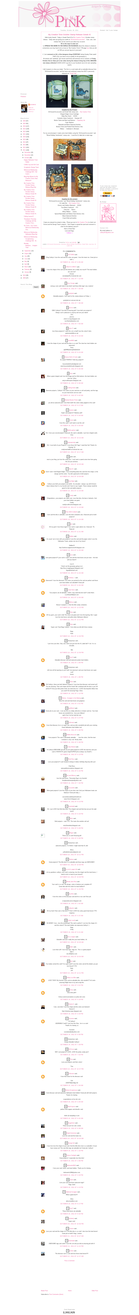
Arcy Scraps (71, 283)
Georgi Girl (71, 1143)
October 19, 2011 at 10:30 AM (72, 942)
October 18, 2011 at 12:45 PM (72, 636)
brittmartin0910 (71, 1165)
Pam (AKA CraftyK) (71, 512)
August (26, 253)
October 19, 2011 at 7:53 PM (71, 1054)
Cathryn (33, 104)
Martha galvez (71, 430)
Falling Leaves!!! (29, 216)
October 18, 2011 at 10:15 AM (72, 438)
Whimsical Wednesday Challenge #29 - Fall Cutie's (30, 172)
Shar (71, 612)
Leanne (71, 1228)
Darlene (71, 859)
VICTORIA (71, 254)
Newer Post (44, 1290)
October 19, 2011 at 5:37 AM (71, 915)
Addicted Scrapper (71, 1192)
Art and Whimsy (71, 775)
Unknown (71, 722)
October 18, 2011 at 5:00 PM (71, 730)
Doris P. (71, 328)
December (27, 152)
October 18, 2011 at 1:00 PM (71, 662)
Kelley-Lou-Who (71, 977)
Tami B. (71, 469)
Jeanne (71, 410)
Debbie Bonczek (71, 734)
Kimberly (71, 1218)
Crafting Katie (71, 387)
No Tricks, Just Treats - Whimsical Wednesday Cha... (31, 227)
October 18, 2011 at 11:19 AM (71, 507)
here (88, 48)
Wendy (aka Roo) (71, 881)
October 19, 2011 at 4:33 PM (71, 1014)
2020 (24, 137)
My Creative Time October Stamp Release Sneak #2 (30, 205)
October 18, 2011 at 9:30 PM (71, 838)
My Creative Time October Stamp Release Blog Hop (30, 185)
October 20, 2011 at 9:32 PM (71, 1214)
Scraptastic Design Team (31, 167)
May (25, 261)
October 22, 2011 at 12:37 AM (72, 1256)
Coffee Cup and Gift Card (31, 164)
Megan (71, 833)
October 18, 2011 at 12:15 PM (72, 607)
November (27, 155)
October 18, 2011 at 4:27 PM (71, 718)
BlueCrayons (71, 1106)
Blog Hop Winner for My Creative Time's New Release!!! (31, 178)
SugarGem (71, 1123)
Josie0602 (71, 340)
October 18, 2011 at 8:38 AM (71, 383)
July (25, 256)
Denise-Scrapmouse (71, 1090)
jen (71, 524)
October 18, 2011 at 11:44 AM (71, 573)
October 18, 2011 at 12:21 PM (72, 619)
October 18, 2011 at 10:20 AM (72, 464)
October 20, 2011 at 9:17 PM (71, 1204)
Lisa (71, 555)
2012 (24, 147)
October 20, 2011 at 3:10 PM (71, 1175)
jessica (71, 307)
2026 (24, 121)
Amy (71, 373)
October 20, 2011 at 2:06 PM (71, 1161)
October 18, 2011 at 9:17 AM (71, 405)
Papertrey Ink (81, 120)
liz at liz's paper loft (71, 869)
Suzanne (71, 1018)
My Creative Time (85, 112)
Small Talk (85, 244)
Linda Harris (71, 590)
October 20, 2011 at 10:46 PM (72, 1224)
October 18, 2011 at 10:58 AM (72, 476)
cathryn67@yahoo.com (107, 232)
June (26, 259)
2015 (24, 139)
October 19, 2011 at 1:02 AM (71, 903)
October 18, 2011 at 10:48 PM (72, 865)
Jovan (71, 420)
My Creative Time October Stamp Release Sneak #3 (30, 198)
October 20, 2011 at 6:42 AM (71, 1118)
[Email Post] (78, 242)
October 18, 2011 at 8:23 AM (71, 352)
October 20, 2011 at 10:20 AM (72, 1138)
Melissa (71, 602)
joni (71, 961)
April (25, 264)
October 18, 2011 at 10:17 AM (72, 452)
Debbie (71, 536)
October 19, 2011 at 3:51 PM (71, 985)
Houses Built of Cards (71, 357)
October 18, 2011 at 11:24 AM (71, 519)
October (27, 157)
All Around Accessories (53, 244)
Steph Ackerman (71, 1133)
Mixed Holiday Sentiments (74, 244)
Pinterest (23, 96)
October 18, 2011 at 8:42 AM (71, 395)
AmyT (71, 1208)
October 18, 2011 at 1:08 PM (71, 677)
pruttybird (71, 293)
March (26, 266)
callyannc (71, 908)
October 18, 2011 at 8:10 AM (71, 336)
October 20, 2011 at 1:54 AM (71, 1085)
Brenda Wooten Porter (71, 400)
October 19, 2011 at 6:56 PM (71, 1034)
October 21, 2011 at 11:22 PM (71, 1246)
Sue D (71, 657)
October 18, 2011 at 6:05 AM (71, 262)
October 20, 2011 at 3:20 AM (71, 1102)
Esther (71, 1251)
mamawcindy (71, 442)
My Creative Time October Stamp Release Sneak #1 (30, 211)
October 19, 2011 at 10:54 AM (72, 956)
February (27, 269)
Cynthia (71, 894)
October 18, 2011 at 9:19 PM (71, 814)
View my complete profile (31, 109)
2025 (24, 123)
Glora (71, 681)
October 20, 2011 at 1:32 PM (71, 1150)
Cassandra (71, 787)
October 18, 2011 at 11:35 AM (71, 550)
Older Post (95, 1290)
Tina (71, 1059)
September (27, 251)
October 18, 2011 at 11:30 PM (71, 889)
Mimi (71, 818)
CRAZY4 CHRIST (71, 267)
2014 (24, 142)
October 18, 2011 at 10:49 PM (72, 877)
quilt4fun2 (71, 708)
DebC (71, 947)
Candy (71, 495)
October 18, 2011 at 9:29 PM (71, 828)
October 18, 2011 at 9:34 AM (71, 415)
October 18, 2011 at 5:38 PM (71, 742)
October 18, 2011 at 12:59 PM (72, 652)
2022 (24, 131)
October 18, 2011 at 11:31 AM (71, 531)
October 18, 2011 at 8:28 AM (71, 369)
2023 (24, 129)
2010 (24, 275)
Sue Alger (71, 481)
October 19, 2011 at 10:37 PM (72, 1069)
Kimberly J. (71, 577)
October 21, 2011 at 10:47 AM (72, 1236)
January (27, 272)
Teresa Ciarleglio (71, 1155)
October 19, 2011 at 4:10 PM (71, 999)
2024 (24, 126)
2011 (24, 150)
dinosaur (63, 244)
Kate (71, 624)
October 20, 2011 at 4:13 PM (71, 1187)
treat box (91, 244)
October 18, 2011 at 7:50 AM (71, 324)
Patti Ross (71, 759)
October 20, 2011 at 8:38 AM (71, 1128)
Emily (71, 990)
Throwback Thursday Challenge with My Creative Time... (30, 221)
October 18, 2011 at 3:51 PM (71, 703)
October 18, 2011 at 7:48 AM (71, 303)
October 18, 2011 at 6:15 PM (71, 771)
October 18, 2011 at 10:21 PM (72, 854)
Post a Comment (69, 1260)
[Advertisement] (30, 58)
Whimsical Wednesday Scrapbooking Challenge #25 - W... (30, 239)
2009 (24, 278)
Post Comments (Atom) (56, 1294)
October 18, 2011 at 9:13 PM (71, 801)
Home (70, 1290)
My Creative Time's (79, 37)
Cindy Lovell (71, 920)
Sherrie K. (71, 1004)
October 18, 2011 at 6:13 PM (71, 754)
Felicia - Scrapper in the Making (71, 698)
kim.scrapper (71, 937)
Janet (71, 1179)
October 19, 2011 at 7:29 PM (71, 1044)
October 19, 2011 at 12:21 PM (72, 973)
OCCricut (71, 1049)
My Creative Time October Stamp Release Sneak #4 (30, 192)
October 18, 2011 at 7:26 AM (71, 288)
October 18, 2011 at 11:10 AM (71, 491)
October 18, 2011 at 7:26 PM (71, 783)
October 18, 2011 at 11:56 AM (71, 585)
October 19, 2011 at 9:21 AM (71, 932)
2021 (24, 134)
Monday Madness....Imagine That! (30, 245)
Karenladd (71, 806)
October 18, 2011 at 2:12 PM (71, 693)
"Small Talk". (73, 73)
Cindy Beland (71, 747)
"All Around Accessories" (77, 39)
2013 (24, 144)
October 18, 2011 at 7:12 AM (71, 278)
